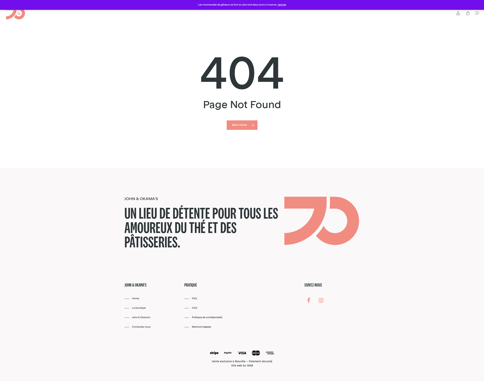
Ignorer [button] (282, 5)
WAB (250, 365)
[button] (477, 13)
